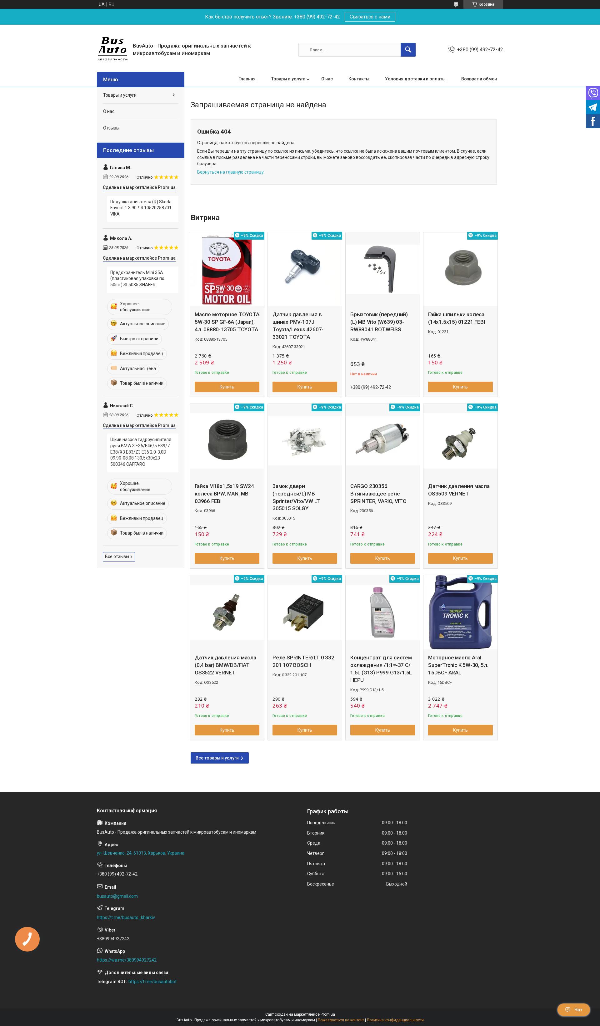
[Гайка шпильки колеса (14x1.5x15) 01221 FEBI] (460, 269)
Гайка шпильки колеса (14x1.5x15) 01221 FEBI (456, 318)
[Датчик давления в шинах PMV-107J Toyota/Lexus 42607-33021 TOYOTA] (305, 269)
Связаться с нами (370, 17)
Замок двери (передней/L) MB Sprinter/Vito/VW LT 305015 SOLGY (296, 497)
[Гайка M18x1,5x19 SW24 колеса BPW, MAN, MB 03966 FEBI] (227, 441)
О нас (327, 78)
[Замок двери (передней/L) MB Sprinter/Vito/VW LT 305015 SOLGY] (305, 441)
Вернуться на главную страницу (230, 172)
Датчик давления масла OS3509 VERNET (459, 490)
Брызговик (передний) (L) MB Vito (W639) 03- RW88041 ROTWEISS (379, 322)
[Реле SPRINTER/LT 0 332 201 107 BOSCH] (305, 612)
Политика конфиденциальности (395, 1020)
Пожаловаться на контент (341, 1020)
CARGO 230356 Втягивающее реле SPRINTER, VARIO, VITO (378, 493)
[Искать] (408, 50)
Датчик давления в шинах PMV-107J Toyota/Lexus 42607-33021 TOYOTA (297, 325)
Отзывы (111, 127)
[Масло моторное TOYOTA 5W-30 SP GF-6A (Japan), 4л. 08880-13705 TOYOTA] (227, 269)
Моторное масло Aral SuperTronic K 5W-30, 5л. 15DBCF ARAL (458, 665)
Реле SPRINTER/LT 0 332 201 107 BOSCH (303, 661)
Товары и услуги (288, 78)
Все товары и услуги (217, 757)
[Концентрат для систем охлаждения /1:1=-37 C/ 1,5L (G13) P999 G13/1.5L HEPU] (383, 612)
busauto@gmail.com (117, 896)
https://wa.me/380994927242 (127, 960)
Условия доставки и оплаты (415, 78)
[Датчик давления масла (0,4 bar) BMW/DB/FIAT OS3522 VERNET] (227, 612)
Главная (247, 78)
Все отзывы (117, 556)
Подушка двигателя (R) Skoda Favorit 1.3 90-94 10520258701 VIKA (141, 207)
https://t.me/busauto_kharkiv (126, 917)
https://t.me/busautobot (152, 981)
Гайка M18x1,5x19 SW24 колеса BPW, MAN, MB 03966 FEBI (224, 493)
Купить (227, 386)
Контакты (358, 78)
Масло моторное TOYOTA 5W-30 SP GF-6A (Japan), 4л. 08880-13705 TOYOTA (227, 322)
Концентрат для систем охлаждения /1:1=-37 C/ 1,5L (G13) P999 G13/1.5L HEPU (381, 668)
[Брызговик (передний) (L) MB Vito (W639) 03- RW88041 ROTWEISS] (383, 269)
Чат (578, 1009)
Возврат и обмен (479, 78)
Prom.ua (328, 1014)
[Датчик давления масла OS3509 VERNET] (460, 441)
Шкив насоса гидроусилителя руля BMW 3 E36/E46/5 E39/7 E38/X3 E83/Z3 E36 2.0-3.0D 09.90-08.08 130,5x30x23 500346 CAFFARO (140, 451)
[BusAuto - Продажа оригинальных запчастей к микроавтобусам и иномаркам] (112, 49)
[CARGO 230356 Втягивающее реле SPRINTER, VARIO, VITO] (383, 441)
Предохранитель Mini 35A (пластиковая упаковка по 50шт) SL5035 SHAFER (137, 278)
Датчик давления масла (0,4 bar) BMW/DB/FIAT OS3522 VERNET (225, 665)
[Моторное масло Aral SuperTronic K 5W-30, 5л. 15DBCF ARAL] (460, 612)
